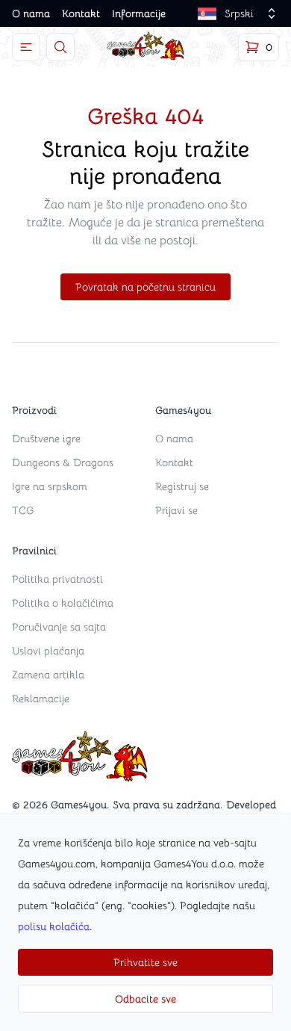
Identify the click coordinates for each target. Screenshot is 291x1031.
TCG (23, 510)
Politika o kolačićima (62, 603)
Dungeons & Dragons (62, 462)
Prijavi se (176, 510)
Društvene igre (46, 438)
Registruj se (182, 486)
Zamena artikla (48, 674)
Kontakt (81, 13)
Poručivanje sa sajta (59, 627)
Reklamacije (40, 698)
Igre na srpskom (49, 486)
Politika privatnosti (57, 579)
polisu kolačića (54, 926)
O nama (31, 13)
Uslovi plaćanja (48, 650)
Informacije (139, 13)
